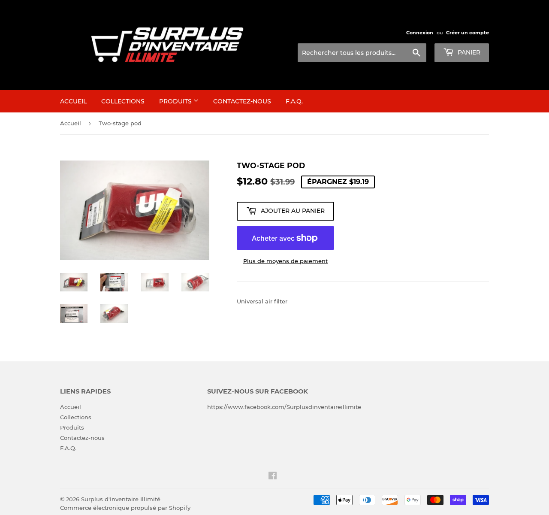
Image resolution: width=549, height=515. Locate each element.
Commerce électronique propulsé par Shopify (125, 507)
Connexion (419, 33)
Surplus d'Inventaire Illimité (120, 499)
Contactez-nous (242, 101)
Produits (176, 101)
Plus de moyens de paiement (285, 261)
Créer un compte (467, 33)
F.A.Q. (294, 101)
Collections (123, 101)
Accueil (73, 101)
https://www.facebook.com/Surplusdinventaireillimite (284, 406)
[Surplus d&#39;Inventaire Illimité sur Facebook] (272, 476)
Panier (468, 52)
